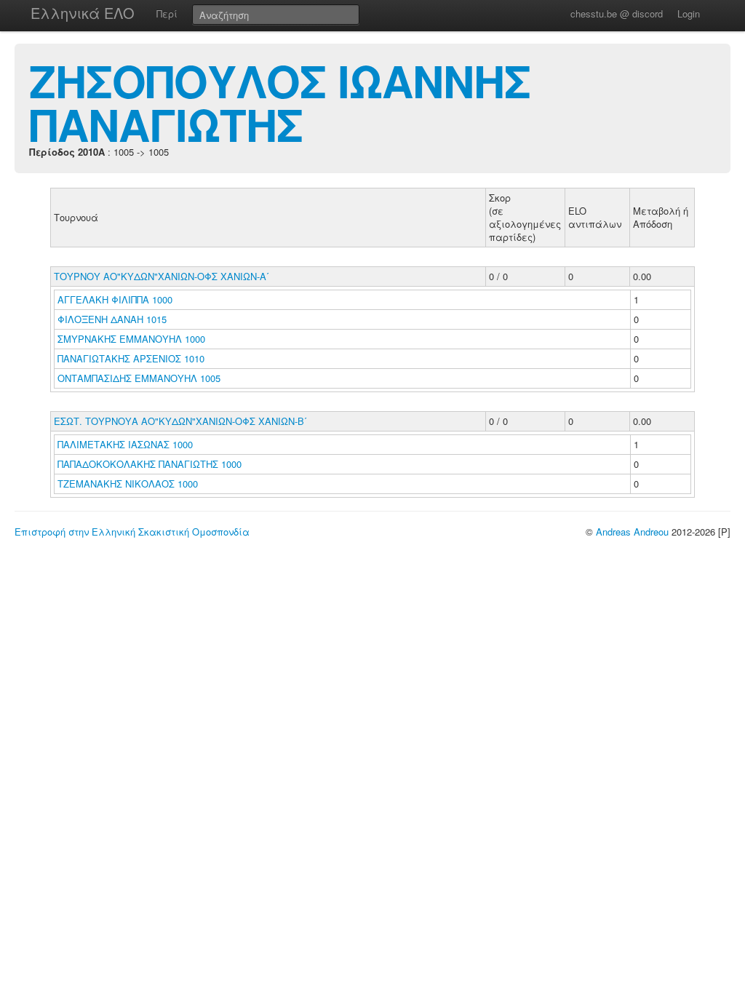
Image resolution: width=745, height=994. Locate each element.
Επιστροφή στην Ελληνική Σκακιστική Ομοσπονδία (132, 531)
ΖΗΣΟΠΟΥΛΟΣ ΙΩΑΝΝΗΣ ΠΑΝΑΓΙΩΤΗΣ (279, 102)
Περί (167, 13)
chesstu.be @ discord (616, 13)
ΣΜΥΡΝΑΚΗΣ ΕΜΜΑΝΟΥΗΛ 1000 (131, 339)
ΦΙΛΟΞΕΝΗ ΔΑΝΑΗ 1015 (112, 319)
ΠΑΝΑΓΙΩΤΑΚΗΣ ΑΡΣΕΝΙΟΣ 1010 (130, 358)
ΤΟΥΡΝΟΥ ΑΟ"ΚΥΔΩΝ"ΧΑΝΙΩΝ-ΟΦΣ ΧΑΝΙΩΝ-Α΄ (161, 276)
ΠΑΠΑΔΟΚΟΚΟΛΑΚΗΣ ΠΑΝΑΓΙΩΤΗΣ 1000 (149, 464)
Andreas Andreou (632, 531)
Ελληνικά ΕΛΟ (83, 12)
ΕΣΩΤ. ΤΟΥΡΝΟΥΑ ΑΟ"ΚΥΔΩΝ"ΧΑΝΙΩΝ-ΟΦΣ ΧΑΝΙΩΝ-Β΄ (180, 421)
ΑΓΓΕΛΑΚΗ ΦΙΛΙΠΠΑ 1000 (114, 299)
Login (688, 13)
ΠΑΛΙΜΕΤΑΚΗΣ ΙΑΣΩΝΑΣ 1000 (125, 444)
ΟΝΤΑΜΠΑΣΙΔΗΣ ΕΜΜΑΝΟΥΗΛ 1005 (138, 378)
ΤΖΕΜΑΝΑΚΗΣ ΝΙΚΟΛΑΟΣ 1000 (127, 483)
